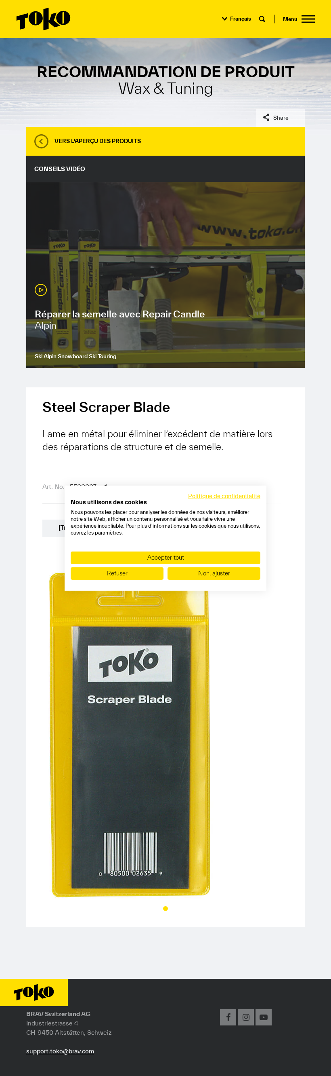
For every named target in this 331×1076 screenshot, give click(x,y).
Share (281, 117)
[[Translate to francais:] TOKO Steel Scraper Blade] (129, 734)
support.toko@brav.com (60, 1051)
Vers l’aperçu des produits (97, 141)
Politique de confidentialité (224, 495)
